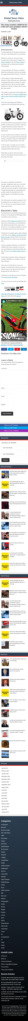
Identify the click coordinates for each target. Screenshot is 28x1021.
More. (2, 283)
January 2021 (5, 773)
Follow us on (11, 425)
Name (3, 388)
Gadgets (3, 857)
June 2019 (4, 809)
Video (2, 942)
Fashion (3, 852)
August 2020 (4, 787)
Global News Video (15, 2)
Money (3, 885)
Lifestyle (3, 876)
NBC (2, 893)
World (2, 948)
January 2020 (5, 806)
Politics (3, 904)
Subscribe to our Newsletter (8, 442)
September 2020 (5, 784)
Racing (3, 906)
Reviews (3, 912)
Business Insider (5, 830)
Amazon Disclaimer (6, 961)
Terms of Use (14, 1014)
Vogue (3, 945)
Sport (2, 917)
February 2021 (5, 771)
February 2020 (5, 803)
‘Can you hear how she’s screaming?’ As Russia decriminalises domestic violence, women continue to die (14, 998)
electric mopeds (5, 62)
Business (3, 827)
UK (2, 934)
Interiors (3, 871)
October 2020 (5, 782)
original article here (18, 345)
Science (3, 915)
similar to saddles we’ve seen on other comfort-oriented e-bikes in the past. (14, 96)
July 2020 (4, 790)
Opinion (3, 898)
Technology (4, 928)
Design (3, 841)
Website (3, 404)
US (2, 939)
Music (2, 887)
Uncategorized (5, 937)
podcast (18, 296)
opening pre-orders (16, 221)
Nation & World (5, 890)
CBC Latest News (5, 832)
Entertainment (7, 50)
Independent (4, 868)
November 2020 (5, 779)
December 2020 (5, 776)
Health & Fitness (5, 865)
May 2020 (4, 795)
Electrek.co (4, 345)
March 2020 (4, 801)
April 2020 (4, 798)
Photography (4, 901)
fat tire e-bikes (20, 62)
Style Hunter (4, 926)
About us (3, 958)
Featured (3, 854)
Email (3, 396)
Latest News (4, 874)
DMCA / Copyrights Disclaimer (9, 964)
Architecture (4, 824)
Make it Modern (5, 879)
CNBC (2, 835)
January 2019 (5, 812)
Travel (2, 931)
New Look (3, 896)
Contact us (4, 956)
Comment (4, 368)
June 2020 (4, 793)
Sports (3, 920)
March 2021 (4, 768)
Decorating (4, 838)
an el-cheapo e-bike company (18, 251)
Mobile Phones (5, 882)
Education (4, 843)
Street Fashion (5, 923)
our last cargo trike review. (10, 277)
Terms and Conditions (7, 969)
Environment (4, 849)
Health (3, 863)
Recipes (3, 909)
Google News (4, 860)
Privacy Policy (5, 967)
